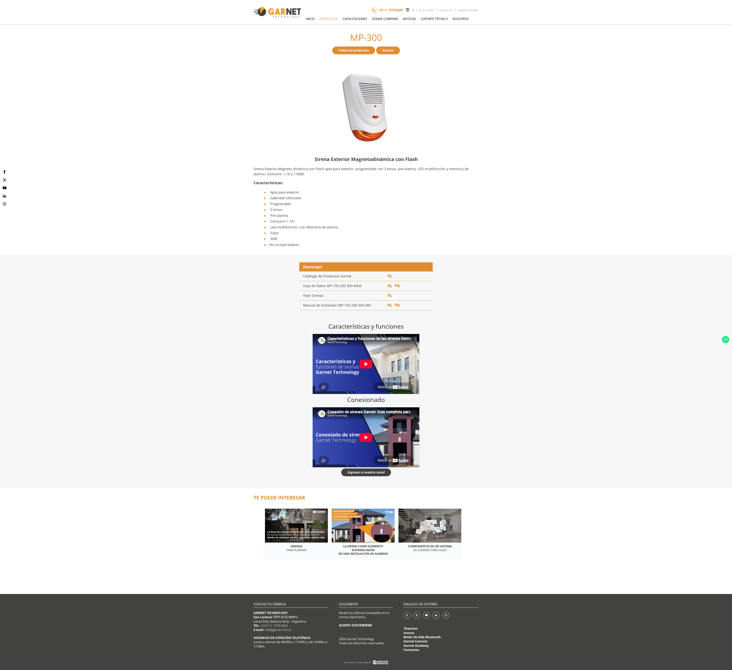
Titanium (411, 628)
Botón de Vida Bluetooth (422, 637)
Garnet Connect (416, 641)
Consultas (446, 10)
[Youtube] (426, 615)
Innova (409, 633)
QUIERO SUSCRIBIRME (355, 625)
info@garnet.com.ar (278, 630)
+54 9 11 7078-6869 (274, 626)
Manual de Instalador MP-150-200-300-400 (337, 305)
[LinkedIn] (436, 615)
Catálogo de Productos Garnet (327, 276)
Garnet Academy (468, 10)
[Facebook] (407, 615)
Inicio (310, 19)
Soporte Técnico (434, 19)
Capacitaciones (355, 19)
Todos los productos (354, 50)
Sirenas (388, 50)
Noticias (409, 19)
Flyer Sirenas (313, 295)
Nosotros (461, 19)
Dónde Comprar (385, 19)
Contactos (411, 650)
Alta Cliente (426, 10)
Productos (328, 19)
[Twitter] (416, 615)
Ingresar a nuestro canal (366, 472)
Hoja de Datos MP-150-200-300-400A (332, 285)
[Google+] (445, 615)
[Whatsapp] (725, 339)
